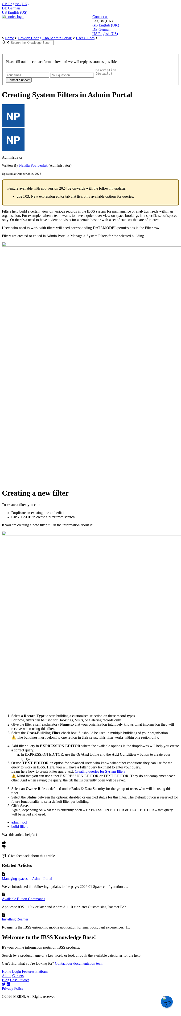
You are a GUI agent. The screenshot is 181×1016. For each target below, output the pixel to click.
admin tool (19, 822)
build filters (19, 826)
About (6, 976)
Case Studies (19, 980)
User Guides (85, 38)
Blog (5, 980)
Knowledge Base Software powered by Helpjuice (90, 1011)
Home (9, 38)
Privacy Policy (13, 988)
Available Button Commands (23, 899)
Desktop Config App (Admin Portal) (45, 38)
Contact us (100, 17)
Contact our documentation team (79, 963)
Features (28, 971)
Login (16, 971)
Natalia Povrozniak (33, 165)
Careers (18, 976)
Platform (41, 971)
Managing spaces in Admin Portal (27, 878)
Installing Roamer (15, 919)
